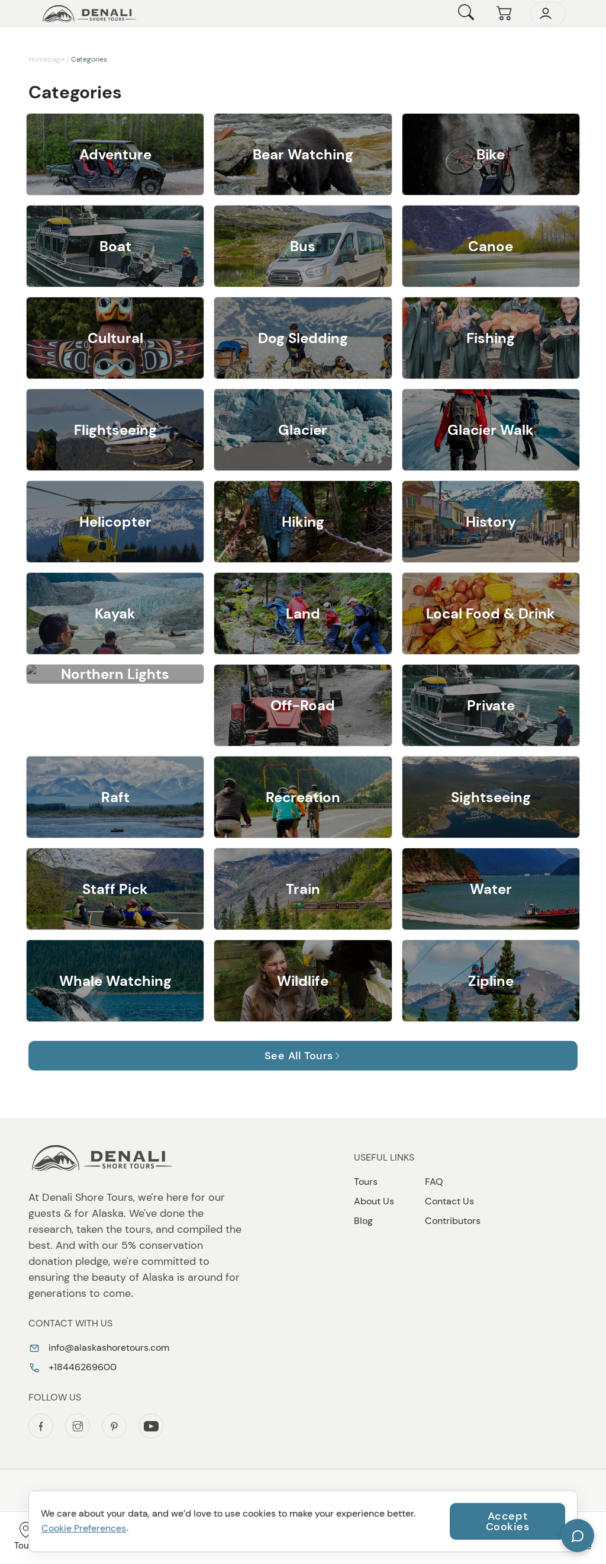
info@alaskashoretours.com (107, 1347)
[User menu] (548, 13)
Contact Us (449, 1201)
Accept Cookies (508, 1521)
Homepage (46, 59)
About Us (374, 1201)
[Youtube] (150, 1426)
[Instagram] (77, 1426)
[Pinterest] (114, 1426)
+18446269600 (81, 1367)
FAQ (434, 1181)
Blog (363, 1220)
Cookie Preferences (83, 1528)
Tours (366, 1181)
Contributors (453, 1220)
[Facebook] (40, 1426)
